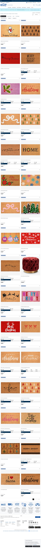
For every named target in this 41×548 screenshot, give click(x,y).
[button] (3, 16)
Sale (32, 7)
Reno (6, 524)
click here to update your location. (35, 9)
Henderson (7, 523)
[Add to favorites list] (19, 20)
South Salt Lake (2, 526)
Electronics (19, 7)
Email (21, 515)
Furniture (9, 7)
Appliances (14, 7)
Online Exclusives (6, 13)
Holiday (10, 13)
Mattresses (24, 7)
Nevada (6, 522)
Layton (1, 524)
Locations (2, 520)
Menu (39, 2)
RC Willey (1, 13)
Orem (1, 525)
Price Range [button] (17, 16)
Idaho (10, 522)
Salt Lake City (4, 2)
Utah (1, 522)
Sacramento (13, 524)
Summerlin (6, 525)
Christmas (16, 13)
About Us (18, 525)
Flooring (28, 7)
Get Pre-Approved (29, 2)
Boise (10, 523)
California (13, 522)
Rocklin (13, 523)
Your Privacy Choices (36, 546)
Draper (1, 523)
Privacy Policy (35, 544)
